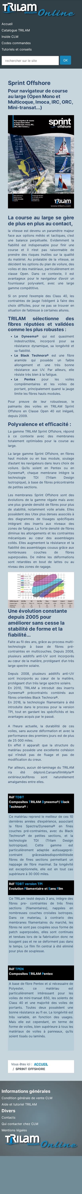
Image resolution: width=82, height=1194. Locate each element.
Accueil (7, 24)
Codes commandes (16, 43)
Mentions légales (14, 1130)
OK (65, 60)
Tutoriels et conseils (17, 49)
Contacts (8, 1117)
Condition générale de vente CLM (27, 1098)
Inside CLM (10, 37)
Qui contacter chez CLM (20, 1124)
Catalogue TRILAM (16, 30)
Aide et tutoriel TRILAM (19, 1104)
